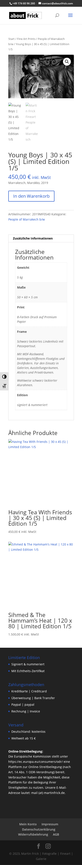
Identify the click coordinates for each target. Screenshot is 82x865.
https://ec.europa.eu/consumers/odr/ (35, 762)
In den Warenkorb (31, 196)
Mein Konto (28, 824)
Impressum (50, 824)
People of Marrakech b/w (26, 219)
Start (11, 39)
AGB (56, 834)
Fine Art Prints (26, 39)
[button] (67, 62)
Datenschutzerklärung (38, 829)
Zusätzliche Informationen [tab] (33, 238)
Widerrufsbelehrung (33, 834)
